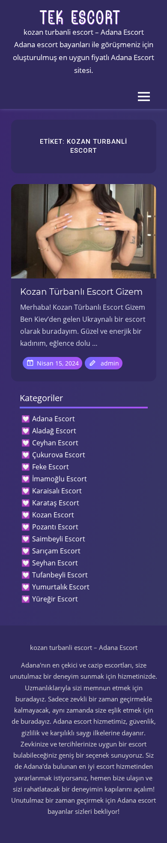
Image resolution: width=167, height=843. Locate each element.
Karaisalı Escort (57, 491)
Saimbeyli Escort (58, 539)
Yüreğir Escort (55, 599)
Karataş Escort (55, 503)
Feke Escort (50, 466)
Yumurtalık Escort (60, 587)
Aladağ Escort (54, 430)
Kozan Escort (53, 515)
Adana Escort (53, 418)
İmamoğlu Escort (59, 478)
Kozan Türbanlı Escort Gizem (81, 292)
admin (110, 363)
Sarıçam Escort (56, 551)
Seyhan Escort (55, 563)
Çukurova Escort (58, 454)
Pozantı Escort (55, 527)
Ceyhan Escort (55, 442)
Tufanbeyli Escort (60, 575)
